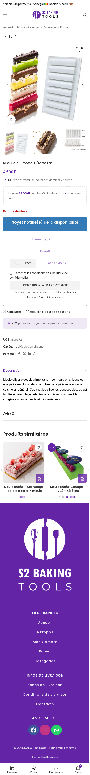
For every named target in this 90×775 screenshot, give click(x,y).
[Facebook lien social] (19, 354)
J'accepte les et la (39, 275)
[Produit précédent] (5, 36)
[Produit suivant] (15, 36)
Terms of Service (48, 297)
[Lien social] (29, 354)
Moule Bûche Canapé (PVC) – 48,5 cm (66, 489)
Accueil (8, 27)
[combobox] (23, 263)
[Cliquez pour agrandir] (11, 119)
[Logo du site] (45, 14)
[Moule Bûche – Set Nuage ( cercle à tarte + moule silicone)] (23, 462)
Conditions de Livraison (45, 694)
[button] (7, 85)
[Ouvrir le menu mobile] (5, 14)
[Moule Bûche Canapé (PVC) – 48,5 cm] (66, 462)
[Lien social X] (24, 354)
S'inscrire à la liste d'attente (45, 285)
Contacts (45, 704)
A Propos (45, 632)
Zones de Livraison (45, 684)
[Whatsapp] (56, 730)
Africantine (51, 757)
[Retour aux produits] (10, 36)
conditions (38, 273)
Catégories (45, 661)
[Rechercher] (85, 14)
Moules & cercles (28, 27)
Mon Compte (45, 641)
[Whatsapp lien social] (34, 354)
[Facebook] (33, 730)
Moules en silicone (56, 27)
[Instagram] (45, 730)
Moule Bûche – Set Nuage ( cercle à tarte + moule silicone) (23, 491)
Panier (45, 651)
